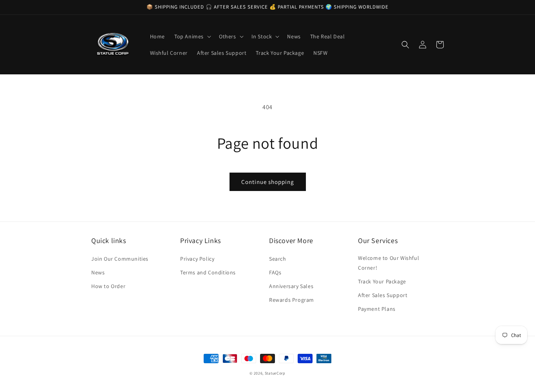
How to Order (108, 286)
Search (277, 258)
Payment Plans (377, 308)
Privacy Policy (197, 258)
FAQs (275, 272)
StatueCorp (275, 373)
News (98, 272)
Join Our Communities (119, 258)
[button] (192, 36)
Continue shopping (267, 182)
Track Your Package (382, 281)
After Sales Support (382, 295)
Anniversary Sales (291, 286)
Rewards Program (291, 299)
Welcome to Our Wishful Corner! (388, 262)
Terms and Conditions (208, 272)
